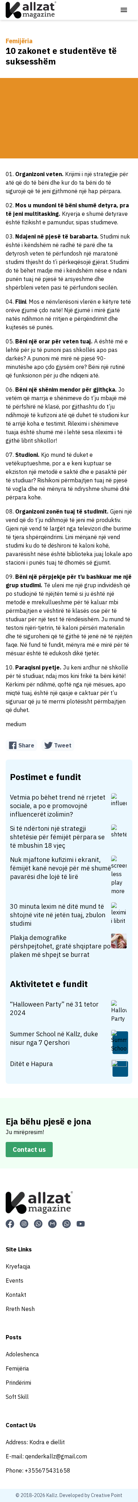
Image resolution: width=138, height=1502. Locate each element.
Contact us (29, 1149)
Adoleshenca (22, 1354)
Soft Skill (17, 1396)
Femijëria (19, 41)
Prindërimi (18, 1382)
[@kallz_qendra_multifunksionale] (24, 1224)
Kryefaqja (18, 1266)
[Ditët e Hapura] (119, 1068)
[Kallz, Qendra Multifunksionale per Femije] (10, 1224)
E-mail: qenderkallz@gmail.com (46, 1456)
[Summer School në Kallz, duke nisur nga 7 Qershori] (119, 1042)
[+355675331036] (66, 1224)
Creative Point (106, 1495)
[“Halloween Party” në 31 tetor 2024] (119, 1012)
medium (16, 724)
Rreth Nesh (20, 1308)
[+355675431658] (38, 1224)
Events (14, 1280)
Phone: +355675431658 (38, 1470)
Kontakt (16, 1294)
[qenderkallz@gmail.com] (52, 1224)
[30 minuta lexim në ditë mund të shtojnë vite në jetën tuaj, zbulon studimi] (119, 914)
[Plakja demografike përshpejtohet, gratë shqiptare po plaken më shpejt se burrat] (119, 941)
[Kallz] (31, 9)
